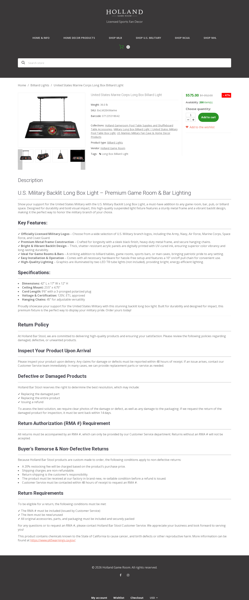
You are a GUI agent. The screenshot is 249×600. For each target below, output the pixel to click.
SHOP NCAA (182, 38)
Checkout (137, 597)
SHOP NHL (210, 38)
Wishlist (118, 597)
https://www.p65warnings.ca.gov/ (52, 540)
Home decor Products (79, 38)
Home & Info (41, 38)
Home (22, 85)
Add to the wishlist (202, 127)
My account (99, 597)
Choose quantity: (198, 109)
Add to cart (208, 117)
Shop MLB (115, 38)
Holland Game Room (112, 148)
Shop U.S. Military (148, 38)
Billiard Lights (39, 85)
